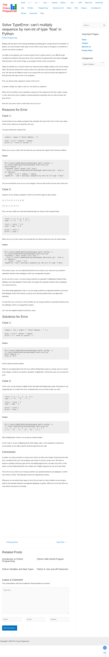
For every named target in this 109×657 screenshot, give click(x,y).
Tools (42, 13)
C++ (36, 3)
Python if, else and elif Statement (52, 569)
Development (95, 8)
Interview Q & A (58, 8)
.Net (71, 3)
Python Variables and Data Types (18, 569)
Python (62, 3)
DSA (76, 8)
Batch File (88, 3)
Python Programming (9, 38)
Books (69, 8)
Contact (85, 43)
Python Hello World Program (50, 559)
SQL (22, 8)
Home (23, 3)
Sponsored (33, 13)
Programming (43, 8)
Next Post (61, 542)
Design (83, 8)
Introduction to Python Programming (12, 560)
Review (23, 13)
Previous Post (11, 542)
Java (45, 3)
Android (54, 3)
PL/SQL (30, 8)
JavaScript (99, 3)
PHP (80, 3)
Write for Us (86, 47)
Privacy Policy (87, 50)
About (84, 40)
